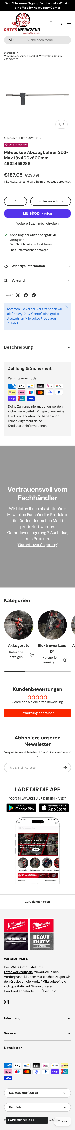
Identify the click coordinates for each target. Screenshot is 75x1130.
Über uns (48, 991)
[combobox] (37, 40)
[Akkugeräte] (18, 625)
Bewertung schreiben (37, 713)
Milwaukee (10, 138)
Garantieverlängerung (37, 544)
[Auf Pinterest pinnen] (34, 295)
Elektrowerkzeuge (52, 648)
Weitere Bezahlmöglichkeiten (37, 223)
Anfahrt (12, 323)
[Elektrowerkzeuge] (52, 625)
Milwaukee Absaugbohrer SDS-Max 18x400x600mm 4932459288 (33, 57)
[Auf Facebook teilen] (26, 295)
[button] (59, 23)
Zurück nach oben (37, 901)
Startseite (9, 52)
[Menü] (68, 23)
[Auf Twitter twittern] (18, 295)
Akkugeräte (18, 645)
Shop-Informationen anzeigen (29, 250)
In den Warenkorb (51, 201)
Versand (23, 181)
